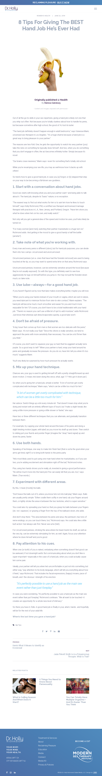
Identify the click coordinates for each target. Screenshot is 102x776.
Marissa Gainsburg (52, 103)
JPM (95, 772)
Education (42, 749)
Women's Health (43, 16)
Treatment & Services (47, 738)
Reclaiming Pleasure (47, 745)
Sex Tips (18, 625)
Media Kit (42, 761)
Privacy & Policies (46, 765)
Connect (42, 757)
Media (41, 753)
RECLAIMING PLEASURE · (51, 2)
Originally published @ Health (51, 99)
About (40, 742)
